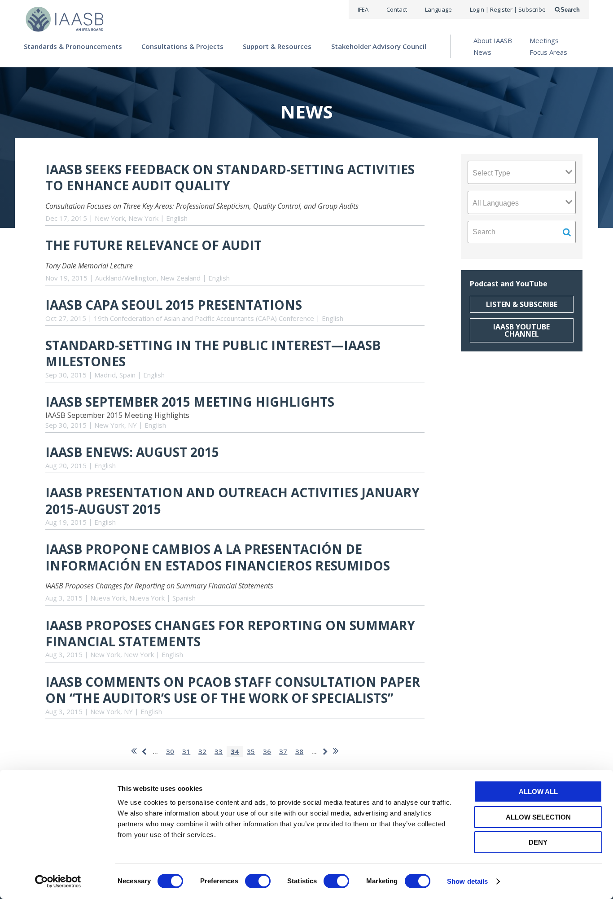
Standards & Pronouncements (73, 46)
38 (299, 751)
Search (570, 9)
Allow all (538, 791)
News (482, 52)
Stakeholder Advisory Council (378, 46)
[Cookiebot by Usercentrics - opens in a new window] (58, 881)
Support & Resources (277, 46)
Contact (396, 9)
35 (251, 751)
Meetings (544, 40)
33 (219, 751)
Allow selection (538, 817)
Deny (538, 842)
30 (170, 751)
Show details (467, 881)
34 (235, 751)
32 (202, 751)
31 (186, 751)
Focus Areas (548, 52)
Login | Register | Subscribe (508, 9)
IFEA (363, 9)
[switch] (258, 881)
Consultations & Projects (182, 46)
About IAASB (492, 40)
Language (438, 9)
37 (283, 751)
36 (267, 751)
